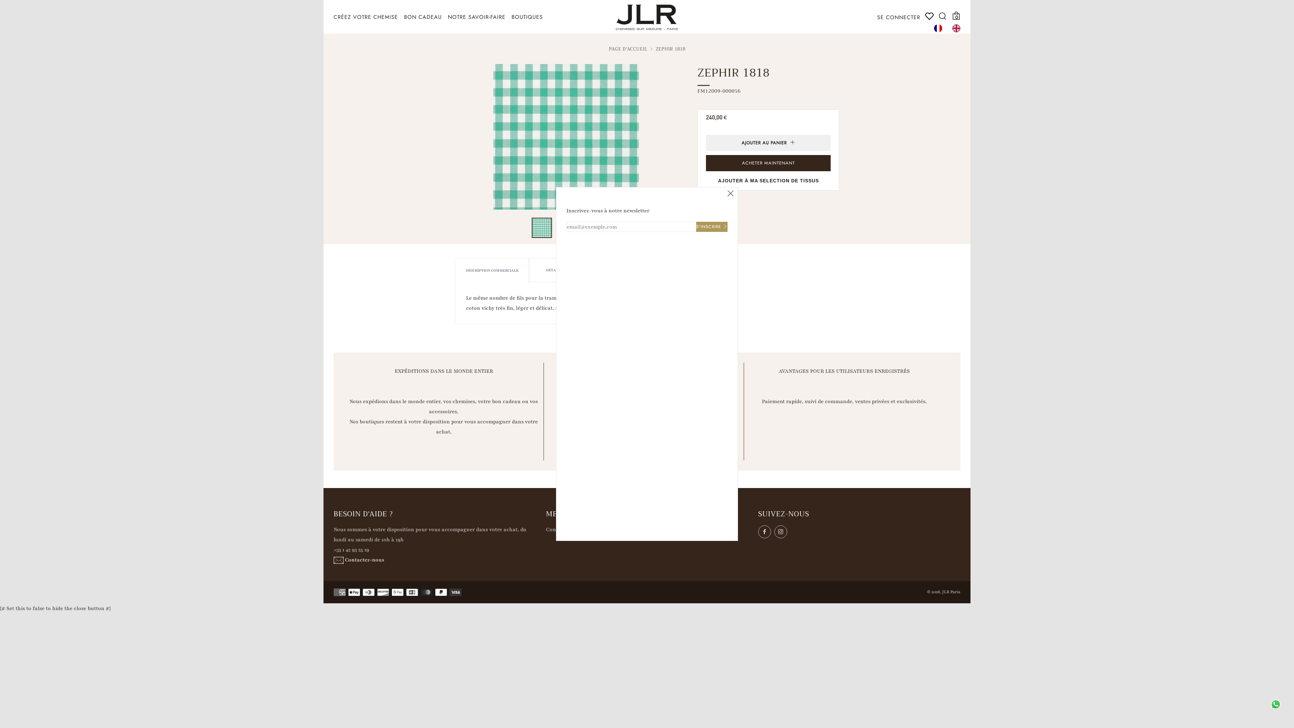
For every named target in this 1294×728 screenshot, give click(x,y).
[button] (542, 228)
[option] (958, 28)
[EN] (958, 28)
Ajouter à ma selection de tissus (768, 180)
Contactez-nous (364, 559)
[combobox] (940, 28)
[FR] (940, 28)
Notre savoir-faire (476, 17)
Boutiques (527, 17)
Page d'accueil (628, 49)
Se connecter (898, 17)
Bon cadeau (423, 17)
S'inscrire (708, 226)
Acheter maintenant (768, 163)
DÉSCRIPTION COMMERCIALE (492, 270)
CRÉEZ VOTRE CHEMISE (366, 17)
